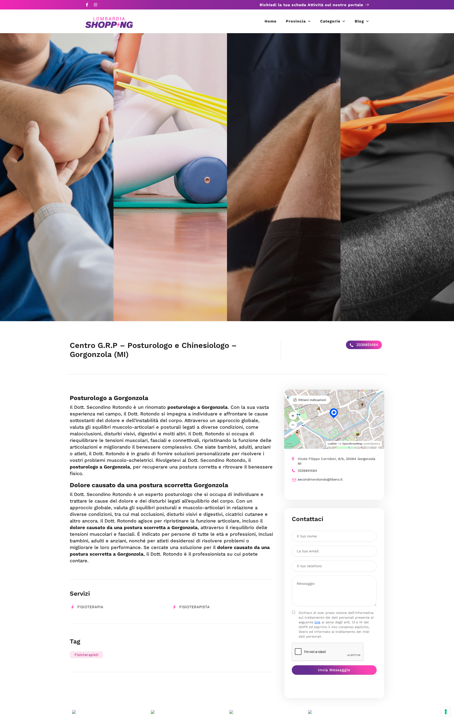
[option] (57, 177)
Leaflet (332, 443)
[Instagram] (95, 5)
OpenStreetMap (352, 443)
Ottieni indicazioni (312, 400)
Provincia (296, 21)
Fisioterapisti (86, 654)
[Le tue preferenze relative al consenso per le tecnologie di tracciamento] (445, 711)
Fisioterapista (194, 607)
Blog (359, 21)
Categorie (330, 21)
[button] (293, 416)
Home (270, 21)
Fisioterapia (90, 607)
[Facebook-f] (87, 5)
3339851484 (366, 344)
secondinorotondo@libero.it (320, 479)
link (317, 622)
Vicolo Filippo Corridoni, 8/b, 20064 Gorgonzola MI (336, 461)
